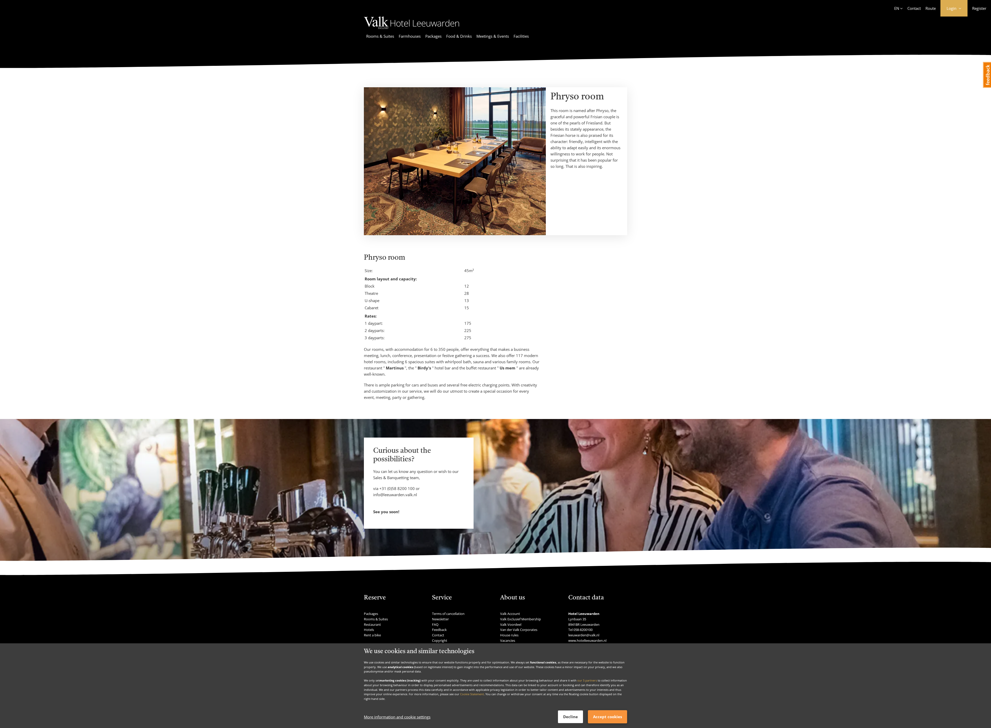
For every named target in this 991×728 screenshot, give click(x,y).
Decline (570, 716)
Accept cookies (607, 716)
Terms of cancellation (448, 613)
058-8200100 (583, 629)
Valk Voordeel (510, 624)
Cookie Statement (472, 694)
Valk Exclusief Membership (520, 619)
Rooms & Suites (380, 36)
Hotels (369, 629)
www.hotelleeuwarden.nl (587, 640)
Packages (433, 36)
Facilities (521, 36)
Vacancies (507, 640)
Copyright (439, 640)
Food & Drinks (459, 36)
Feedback (439, 629)
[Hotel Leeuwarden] (411, 30)
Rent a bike (372, 635)
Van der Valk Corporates (518, 629)
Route (930, 8)
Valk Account (510, 613)
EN (896, 8)
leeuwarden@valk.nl (583, 635)
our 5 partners (587, 680)
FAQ (435, 624)
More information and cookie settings (397, 716)
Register (979, 8)
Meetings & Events (492, 36)
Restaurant (372, 624)
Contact (914, 8)
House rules (509, 635)
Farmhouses (410, 36)
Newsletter (440, 619)
